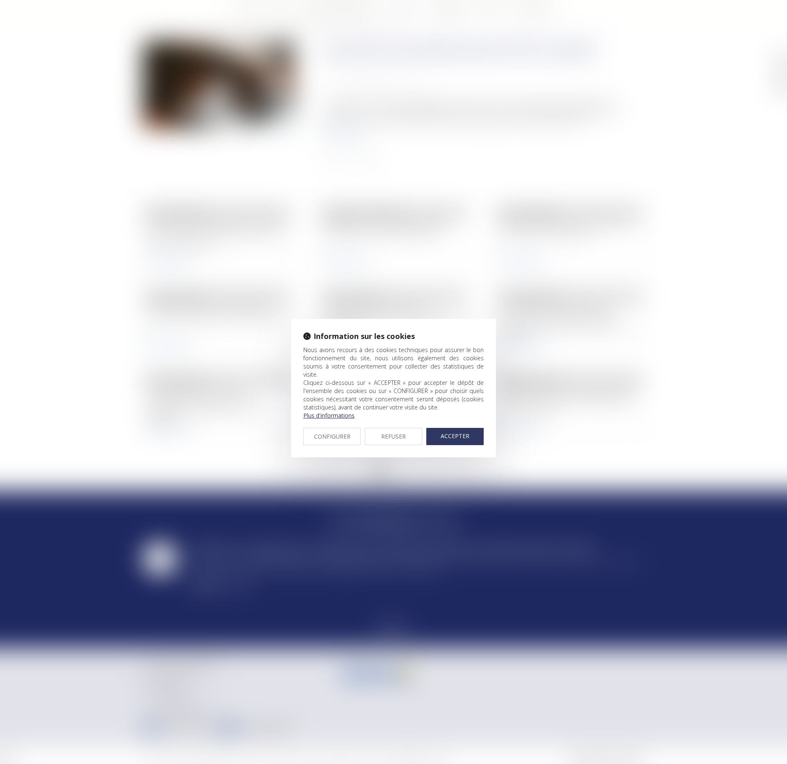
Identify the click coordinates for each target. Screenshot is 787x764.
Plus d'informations (329, 415)
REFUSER (393, 436)
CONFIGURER (332, 436)
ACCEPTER (455, 436)
